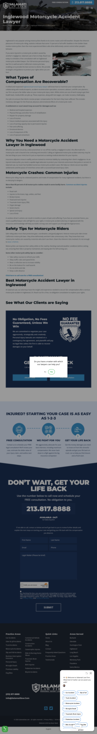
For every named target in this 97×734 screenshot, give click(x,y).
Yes (51, 372)
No (45, 372)
